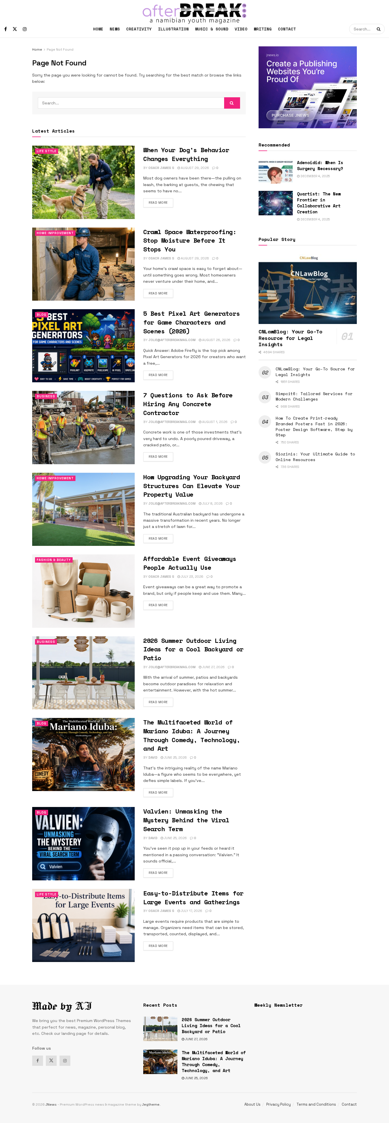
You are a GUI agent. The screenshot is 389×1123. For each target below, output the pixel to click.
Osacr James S (161, 168)
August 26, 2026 (215, 340)
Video (241, 29)
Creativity (139, 29)
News (115, 29)
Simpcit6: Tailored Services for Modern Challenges (314, 396)
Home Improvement (55, 233)
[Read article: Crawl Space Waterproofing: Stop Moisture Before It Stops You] (83, 264)
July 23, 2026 (191, 577)
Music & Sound (211, 29)
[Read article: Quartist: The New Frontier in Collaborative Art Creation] (276, 203)
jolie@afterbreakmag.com (172, 340)
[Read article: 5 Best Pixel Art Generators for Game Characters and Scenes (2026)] (83, 345)
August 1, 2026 (214, 422)
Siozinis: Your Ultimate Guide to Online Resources (315, 457)
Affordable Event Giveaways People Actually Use (189, 563)
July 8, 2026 (212, 503)
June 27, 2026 (213, 667)
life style (46, 151)
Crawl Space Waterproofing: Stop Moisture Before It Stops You (189, 240)
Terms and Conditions (316, 1104)
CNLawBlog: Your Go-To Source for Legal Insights (315, 371)
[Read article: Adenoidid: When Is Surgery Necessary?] (276, 172)
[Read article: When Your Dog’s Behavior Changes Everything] (83, 182)
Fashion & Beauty (54, 560)
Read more (161, 202)
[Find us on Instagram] (25, 29)
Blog (41, 315)
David (152, 757)
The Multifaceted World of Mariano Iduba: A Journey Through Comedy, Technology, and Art (191, 735)
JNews (51, 1104)
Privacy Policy (278, 1104)
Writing (263, 29)
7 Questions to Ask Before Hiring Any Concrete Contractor (188, 403)
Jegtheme (150, 1104)
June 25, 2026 (175, 757)
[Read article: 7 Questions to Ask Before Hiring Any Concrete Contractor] (83, 427)
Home (98, 29)
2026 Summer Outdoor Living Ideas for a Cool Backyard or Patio (193, 649)
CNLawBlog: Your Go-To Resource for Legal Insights (290, 338)
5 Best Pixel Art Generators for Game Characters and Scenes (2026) (191, 322)
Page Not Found (60, 49)
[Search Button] (379, 29)
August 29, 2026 (194, 168)
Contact (287, 29)
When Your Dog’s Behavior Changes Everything (186, 154)
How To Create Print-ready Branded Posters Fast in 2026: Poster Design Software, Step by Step (314, 426)
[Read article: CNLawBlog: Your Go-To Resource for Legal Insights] (308, 289)
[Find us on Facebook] (5, 29)
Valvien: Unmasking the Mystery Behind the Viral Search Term (186, 819)
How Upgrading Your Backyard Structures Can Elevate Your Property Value (191, 485)
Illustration (173, 29)
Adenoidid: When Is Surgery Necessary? (320, 165)
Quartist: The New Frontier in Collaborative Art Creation (319, 203)
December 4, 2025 (315, 176)
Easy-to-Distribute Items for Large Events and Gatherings (193, 897)
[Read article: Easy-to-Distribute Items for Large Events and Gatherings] (83, 925)
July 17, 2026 (191, 911)
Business (46, 396)
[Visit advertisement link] (308, 87)
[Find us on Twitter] (15, 29)
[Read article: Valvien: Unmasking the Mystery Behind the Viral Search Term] (83, 843)
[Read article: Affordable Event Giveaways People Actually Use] (83, 590)
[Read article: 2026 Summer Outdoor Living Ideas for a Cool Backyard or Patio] (83, 672)
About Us (252, 1104)
